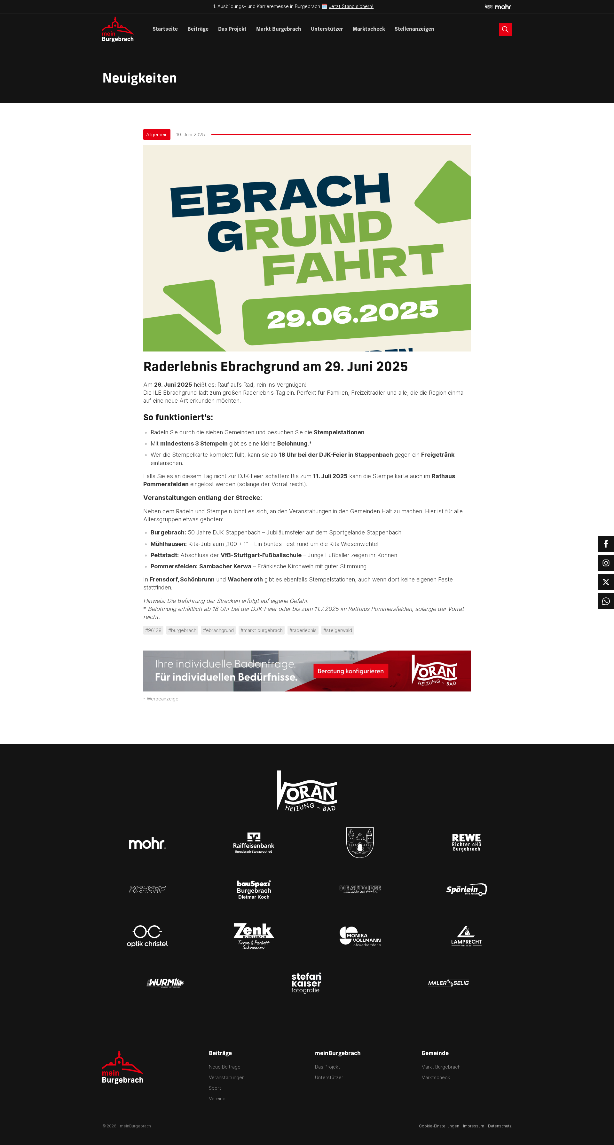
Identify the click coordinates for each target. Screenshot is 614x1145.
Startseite (165, 29)
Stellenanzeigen (414, 29)
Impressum (473, 1126)
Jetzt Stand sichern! (351, 6)
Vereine (217, 1098)
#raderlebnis (303, 630)
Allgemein (157, 134)
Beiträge (198, 29)
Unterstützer (327, 29)
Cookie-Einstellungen (439, 1126)
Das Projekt (232, 29)
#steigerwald (337, 630)
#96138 (153, 630)
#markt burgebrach (261, 630)
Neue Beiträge (224, 1067)
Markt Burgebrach (278, 29)
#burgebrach (182, 630)
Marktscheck (369, 29)
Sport (215, 1088)
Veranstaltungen (227, 1077)
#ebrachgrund (218, 630)
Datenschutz (500, 1126)
